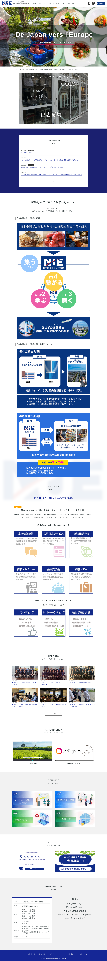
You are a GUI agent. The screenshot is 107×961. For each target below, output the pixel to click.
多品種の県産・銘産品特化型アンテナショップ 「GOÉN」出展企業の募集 (42, 167)
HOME (35, 3)
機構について (43, 3)
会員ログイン (100, 3)
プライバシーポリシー (56, 954)
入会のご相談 (70, 3)
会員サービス (60, 3)
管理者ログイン (84, 954)
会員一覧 (30, 954)
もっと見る (53, 181)
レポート (51, 3)
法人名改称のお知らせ (27, 153)
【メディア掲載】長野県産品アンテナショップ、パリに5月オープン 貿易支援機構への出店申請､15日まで (51, 174)
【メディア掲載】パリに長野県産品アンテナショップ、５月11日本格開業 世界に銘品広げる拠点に (49, 160)
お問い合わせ (71, 954)
